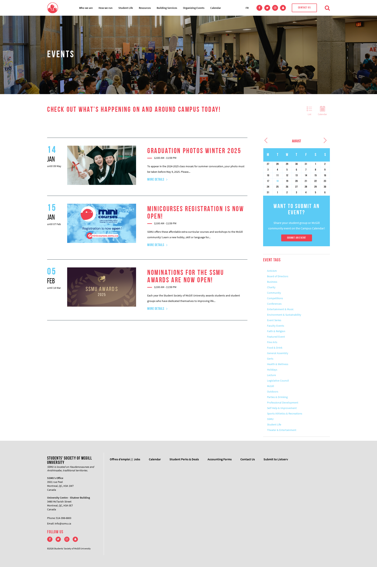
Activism (272, 271)
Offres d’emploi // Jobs (125, 459)
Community (274, 292)
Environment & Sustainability (284, 314)
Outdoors (272, 391)
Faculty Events (275, 325)
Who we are (86, 8)
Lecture (271, 375)
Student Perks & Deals (184, 459)
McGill (270, 386)
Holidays (272, 369)
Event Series (274, 320)
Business (272, 282)
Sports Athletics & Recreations (284, 413)
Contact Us (304, 7)
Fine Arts (272, 342)
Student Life (125, 8)
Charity (271, 287)
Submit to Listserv (276, 459)
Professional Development (282, 402)
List (309, 114)
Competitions (275, 298)
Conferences (274, 303)
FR (247, 8)
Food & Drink (274, 347)
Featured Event (276, 336)
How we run (106, 8)
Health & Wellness (277, 364)
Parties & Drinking (277, 397)
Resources (145, 8)
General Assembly (277, 353)
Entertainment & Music (280, 309)
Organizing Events (193, 8)
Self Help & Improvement (282, 408)
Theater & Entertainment (281, 430)
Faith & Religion (276, 331)
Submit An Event (296, 237)
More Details (155, 180)
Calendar (215, 8)
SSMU (270, 419)
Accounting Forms (220, 459)
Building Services (167, 8)
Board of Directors (277, 276)
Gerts (270, 358)
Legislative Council (278, 380)
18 (277, 181)
